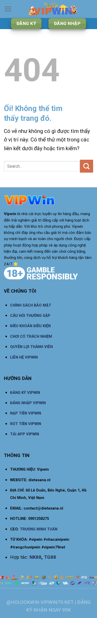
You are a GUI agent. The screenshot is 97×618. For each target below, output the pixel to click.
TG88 (50, 557)
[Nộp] (86, 166)
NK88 (35, 557)
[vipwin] (52, 9)
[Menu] (8, 9)
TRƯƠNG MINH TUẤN (38, 529)
